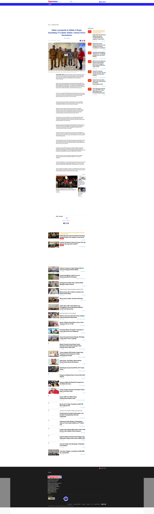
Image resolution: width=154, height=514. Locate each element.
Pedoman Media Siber (76, 504)
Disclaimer (83, 504)
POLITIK (83, 295)
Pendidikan (103, 68)
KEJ (91, 504)
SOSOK (84, 363)
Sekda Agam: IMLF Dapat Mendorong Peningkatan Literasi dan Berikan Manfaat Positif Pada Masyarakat (71, 307)
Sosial (83, 447)
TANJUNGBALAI (82, 349)
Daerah (83, 310)
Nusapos (88, 504)
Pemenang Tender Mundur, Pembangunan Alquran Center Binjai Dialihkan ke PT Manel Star (72, 423)
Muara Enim (82, 454)
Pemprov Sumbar (81, 357)
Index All (75, 1)
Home (50, 4)
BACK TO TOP (103, 468)
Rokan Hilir (82, 300)
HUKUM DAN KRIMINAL (80, 278)
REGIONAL (83, 378)
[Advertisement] (77, 15)
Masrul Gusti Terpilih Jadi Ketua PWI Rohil (71, 298)
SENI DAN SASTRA (55, 24)
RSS (105, 504)
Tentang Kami (69, 504)
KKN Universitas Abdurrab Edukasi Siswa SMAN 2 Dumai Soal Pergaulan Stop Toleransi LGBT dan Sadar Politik (99, 63)
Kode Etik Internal (96, 504)
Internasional (82, 246)
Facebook (101, 504)
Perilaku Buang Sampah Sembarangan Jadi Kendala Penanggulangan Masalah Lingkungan (71, 415)
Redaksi (49, 493)
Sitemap (104, 504)
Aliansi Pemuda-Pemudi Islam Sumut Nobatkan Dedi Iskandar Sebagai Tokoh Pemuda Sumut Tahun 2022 (70, 346)
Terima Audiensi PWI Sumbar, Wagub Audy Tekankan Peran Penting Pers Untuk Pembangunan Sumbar (71, 354)
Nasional (83, 432)
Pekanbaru (82, 271)
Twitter (102, 504)
